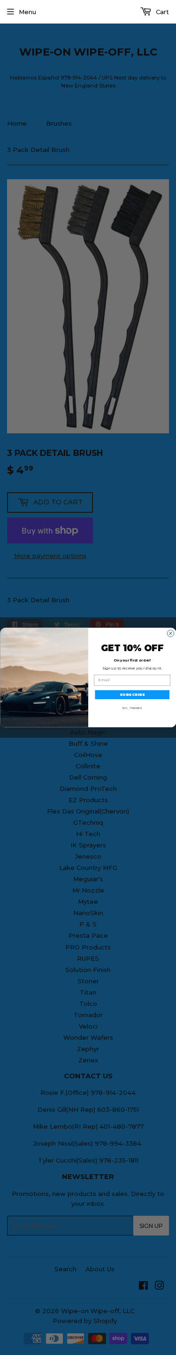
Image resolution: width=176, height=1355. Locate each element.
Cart (161, 12)
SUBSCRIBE (132, 694)
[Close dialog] (170, 633)
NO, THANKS (132, 707)
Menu (27, 12)
